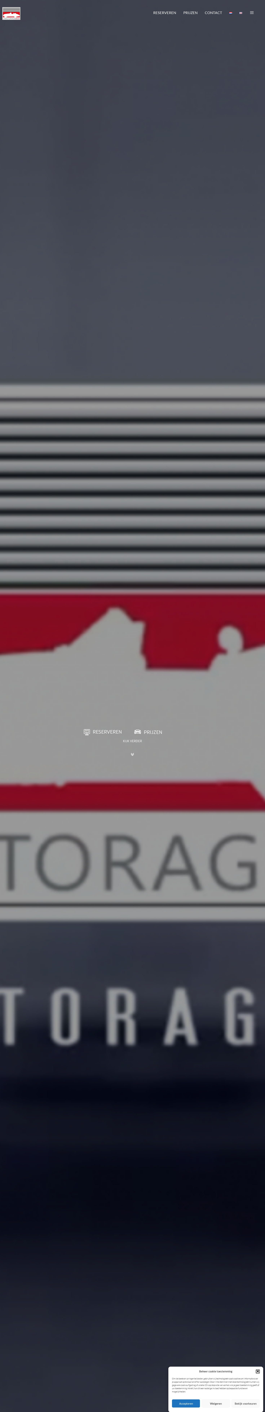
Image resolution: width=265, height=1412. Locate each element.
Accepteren (186, 1403)
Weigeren (216, 1403)
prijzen (153, 732)
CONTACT (213, 12)
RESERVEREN (164, 12)
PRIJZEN (190, 12)
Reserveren (107, 732)
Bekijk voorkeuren (246, 1403)
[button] (258, 1371)
